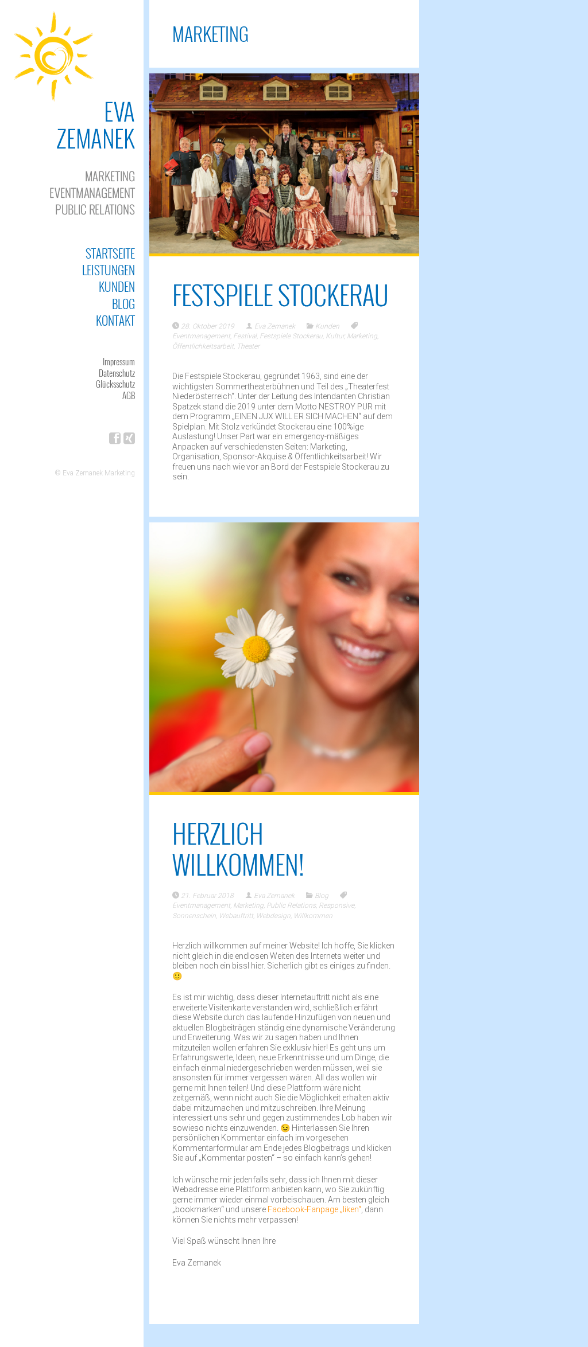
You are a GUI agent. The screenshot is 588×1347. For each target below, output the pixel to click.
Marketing (362, 336)
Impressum (119, 361)
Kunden (117, 286)
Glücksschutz (115, 383)
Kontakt (115, 320)
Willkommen (312, 916)
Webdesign (273, 916)
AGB (128, 395)
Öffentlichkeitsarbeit (203, 346)
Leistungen (108, 270)
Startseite (110, 253)
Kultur (335, 336)
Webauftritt (236, 916)
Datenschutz (117, 372)
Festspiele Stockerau (280, 294)
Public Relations (291, 905)
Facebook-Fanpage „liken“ (314, 1209)
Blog (123, 304)
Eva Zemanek (274, 326)
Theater (248, 346)
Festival (245, 336)
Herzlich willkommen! (238, 848)
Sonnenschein (194, 916)
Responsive (336, 905)
